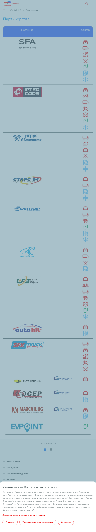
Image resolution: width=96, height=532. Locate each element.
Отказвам (66, 522)
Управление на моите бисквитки (37, 522)
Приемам (10, 522)
